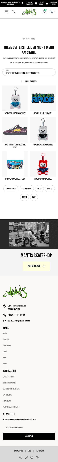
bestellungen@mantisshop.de (19, 320)
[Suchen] (13, 11)
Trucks (50, 188)
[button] (6, 11)
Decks (39, 188)
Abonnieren (29, 436)
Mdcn (5, 363)
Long (4, 351)
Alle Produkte (11, 188)
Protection (7, 345)
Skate (5, 333)
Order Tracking (8, 376)
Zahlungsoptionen (9, 382)
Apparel (6, 339)
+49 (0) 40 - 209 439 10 (16, 315)
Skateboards (27, 188)
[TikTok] (20, 457)
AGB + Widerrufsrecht (11, 407)
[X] (31, 457)
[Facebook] (26, 457)
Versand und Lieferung (11, 388)
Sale (34, 197)
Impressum (7, 401)
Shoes (24, 197)
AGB (29, 451)
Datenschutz (7, 395)
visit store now (34, 266)
